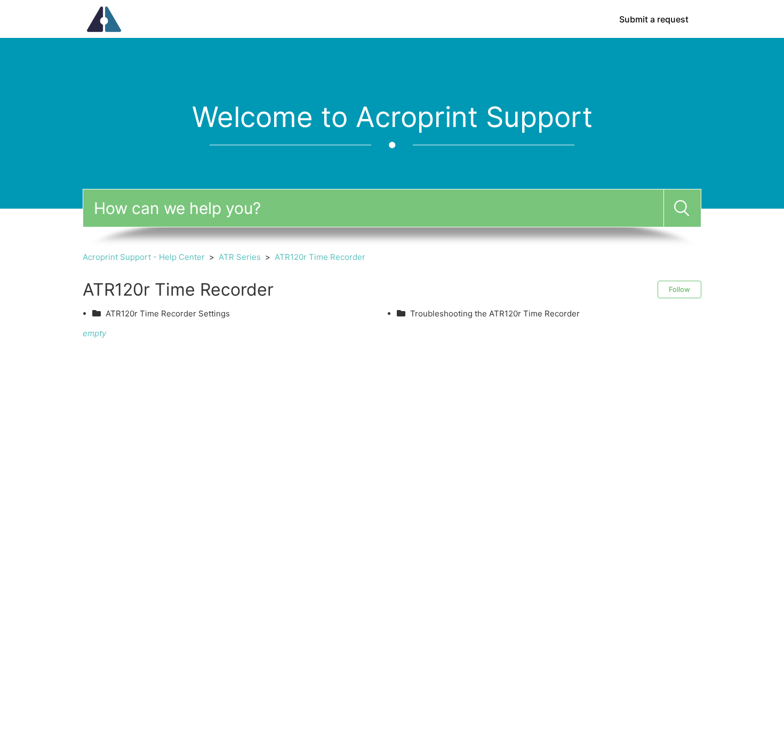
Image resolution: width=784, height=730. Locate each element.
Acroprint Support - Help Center (144, 257)
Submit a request (654, 19)
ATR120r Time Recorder (320, 257)
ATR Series (240, 257)
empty (94, 333)
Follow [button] (679, 289)
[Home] (104, 18)
